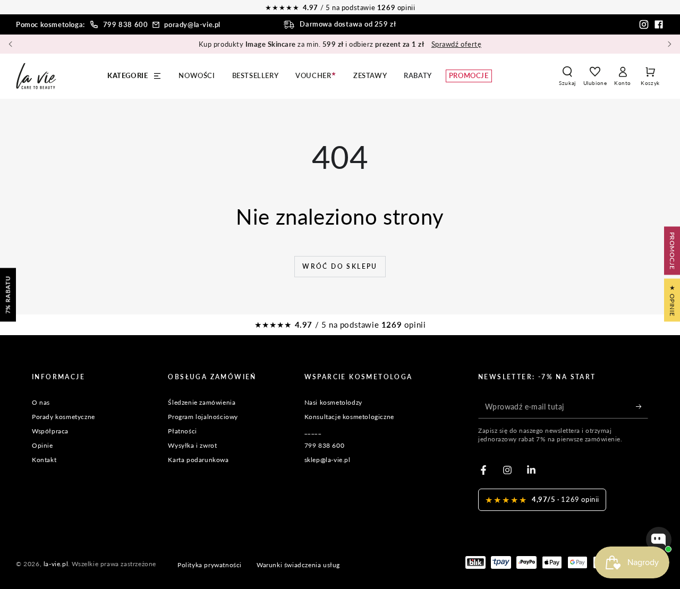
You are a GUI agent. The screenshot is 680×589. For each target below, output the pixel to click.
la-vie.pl (56, 564)
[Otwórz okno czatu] (659, 539)
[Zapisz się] (642, 406)
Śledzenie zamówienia (201, 402)
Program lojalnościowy (203, 417)
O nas (41, 402)
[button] (567, 76)
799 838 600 (125, 24)
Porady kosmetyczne (63, 417)
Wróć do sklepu (340, 266)
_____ (313, 431)
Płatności (182, 431)
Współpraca (50, 431)
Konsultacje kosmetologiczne (349, 417)
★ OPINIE (672, 300)
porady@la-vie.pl (192, 24)
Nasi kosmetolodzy (333, 402)
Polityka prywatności (209, 565)
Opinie (42, 445)
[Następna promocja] (669, 44)
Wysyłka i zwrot (192, 445)
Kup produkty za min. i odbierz (340, 44)
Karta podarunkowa (198, 460)
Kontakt (44, 460)
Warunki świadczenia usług (298, 565)
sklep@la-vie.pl (327, 460)
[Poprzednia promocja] (10, 44)
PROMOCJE (672, 250)
